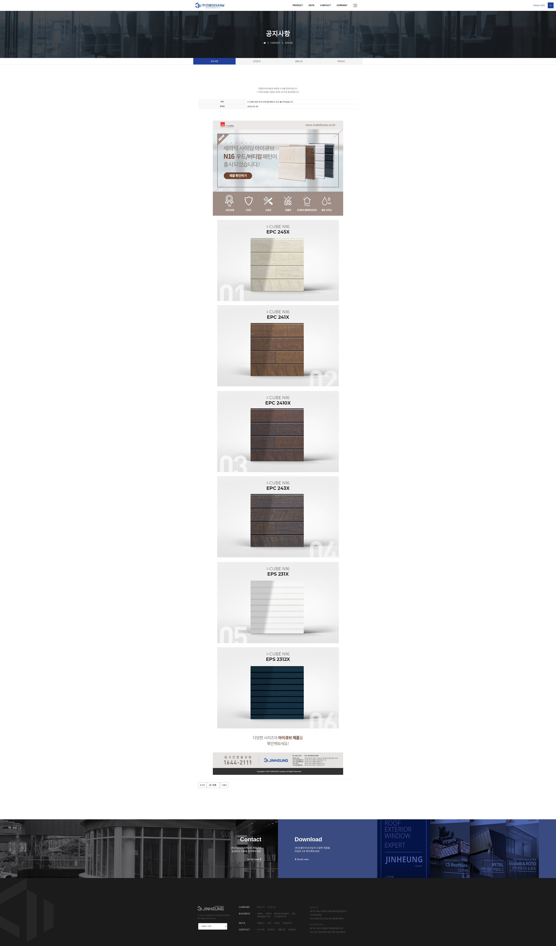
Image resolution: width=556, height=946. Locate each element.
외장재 (268, 914)
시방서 (277, 923)
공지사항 (261, 930)
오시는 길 (271, 907)
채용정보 (292, 930)
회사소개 (261, 907)
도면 (269, 923)
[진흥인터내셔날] (209, 5)
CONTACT (325, 5)
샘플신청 (281, 930)
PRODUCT (298, 5)
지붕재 (260, 914)
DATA (311, 5)
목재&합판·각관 (263, 917)
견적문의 (271, 930)
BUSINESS (244, 914)
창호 (293, 914)
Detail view (253, 859)
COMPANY (342, 5)
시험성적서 (287, 923)
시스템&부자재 (279, 917)
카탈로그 (261, 923)
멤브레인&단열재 (281, 914)
